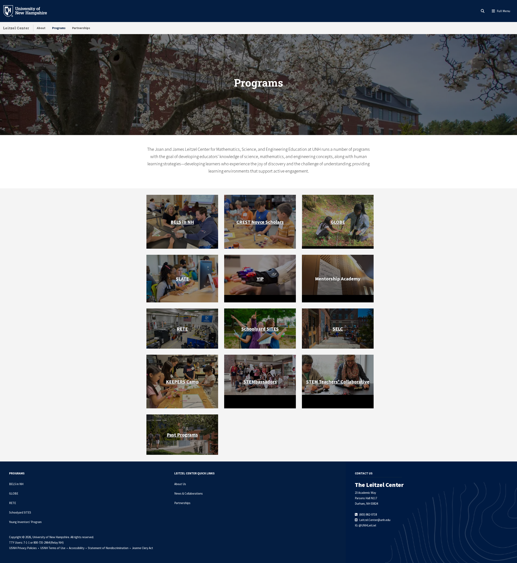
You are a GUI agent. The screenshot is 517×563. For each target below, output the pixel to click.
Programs (58, 28)
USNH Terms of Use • (54, 548)
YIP (260, 278)
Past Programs (182, 434)
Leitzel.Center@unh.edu (374, 520)
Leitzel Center (16, 28)
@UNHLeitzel (367, 525)
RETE (182, 328)
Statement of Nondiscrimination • (109, 548)
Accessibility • (78, 548)
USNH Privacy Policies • (24, 548)
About (41, 28)
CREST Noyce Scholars (260, 222)
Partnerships (81, 28)
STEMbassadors (260, 381)
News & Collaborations (188, 493)
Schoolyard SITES (20, 512)
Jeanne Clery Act (142, 548)
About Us (180, 484)
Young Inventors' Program (25, 522)
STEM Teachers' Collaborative (337, 381)
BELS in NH (182, 222)
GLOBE (338, 222)
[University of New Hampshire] (28, 11)
